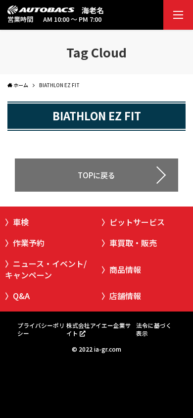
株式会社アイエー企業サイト (98, 329)
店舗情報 (125, 296)
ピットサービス (137, 222)
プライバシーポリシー (41, 329)
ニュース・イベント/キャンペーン (46, 269)
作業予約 (29, 243)
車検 (21, 222)
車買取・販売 (133, 243)
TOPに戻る (96, 175)
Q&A (21, 296)
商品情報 (125, 269)
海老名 (93, 10)
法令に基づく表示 (154, 329)
